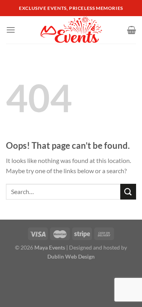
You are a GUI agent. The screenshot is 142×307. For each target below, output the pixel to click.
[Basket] (131, 30)
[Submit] (128, 191)
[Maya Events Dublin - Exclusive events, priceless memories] (71, 30)
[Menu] (10, 29)
